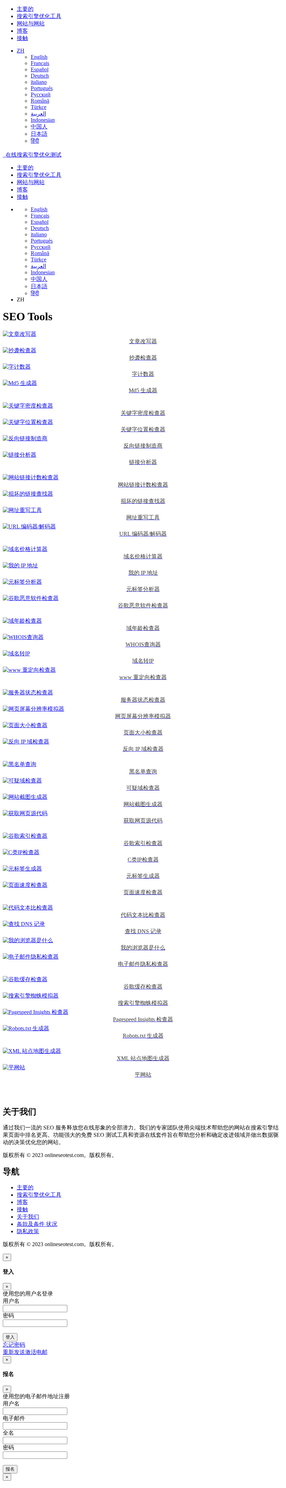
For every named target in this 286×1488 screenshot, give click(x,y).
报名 (10, 1469)
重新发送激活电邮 (25, 1352)
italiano (39, 82)
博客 (22, 31)
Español (39, 69)
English (39, 57)
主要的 (25, 9)
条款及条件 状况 (37, 1224)
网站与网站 (31, 23)
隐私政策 (28, 1231)
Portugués (42, 88)
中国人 (39, 126)
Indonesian (43, 120)
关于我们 (28, 1217)
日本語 (39, 134)
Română (40, 101)
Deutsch (40, 76)
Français (40, 63)
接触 (22, 38)
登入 (10, 1337)
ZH (20, 51)
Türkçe (38, 107)
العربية (38, 114)
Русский (41, 94)
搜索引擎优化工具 (39, 16)
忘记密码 (14, 1345)
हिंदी (35, 141)
